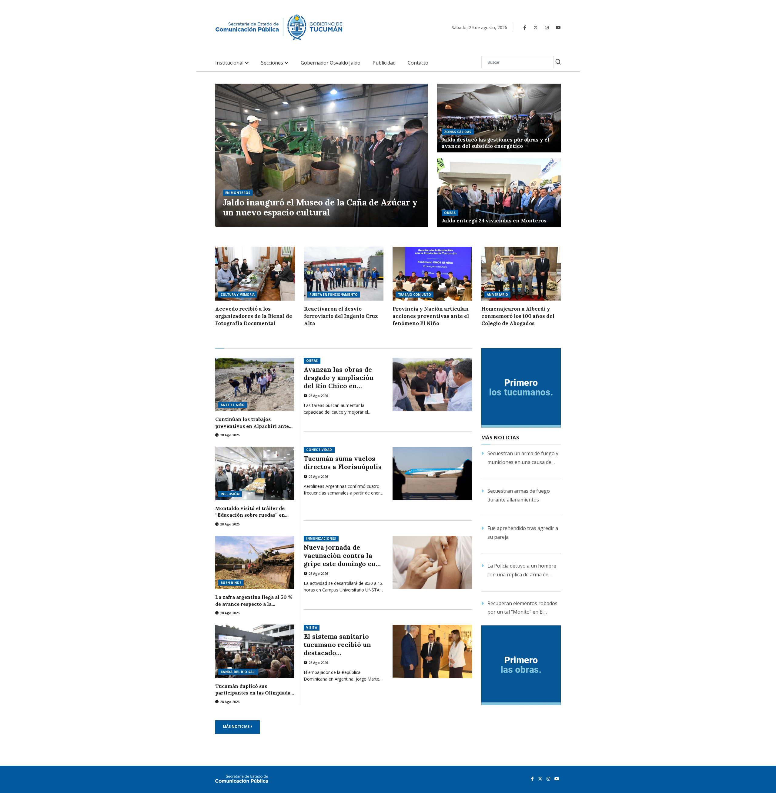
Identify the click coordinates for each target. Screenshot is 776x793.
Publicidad (384, 63)
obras (450, 213)
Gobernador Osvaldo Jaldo (330, 63)
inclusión (230, 494)
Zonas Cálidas (457, 132)
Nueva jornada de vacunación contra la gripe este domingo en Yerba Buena (340, 555)
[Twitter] (536, 27)
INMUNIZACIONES (321, 538)
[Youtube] (558, 27)
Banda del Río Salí (238, 672)
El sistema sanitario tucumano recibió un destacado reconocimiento (337, 644)
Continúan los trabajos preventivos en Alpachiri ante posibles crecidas (252, 422)
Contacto (418, 63)
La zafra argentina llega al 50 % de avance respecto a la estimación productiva (254, 600)
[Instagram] (547, 27)
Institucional (230, 63)
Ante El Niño (233, 405)
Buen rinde (231, 583)
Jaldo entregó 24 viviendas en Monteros (494, 221)
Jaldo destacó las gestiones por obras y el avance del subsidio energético (495, 143)
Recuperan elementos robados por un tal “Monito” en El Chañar (522, 608)
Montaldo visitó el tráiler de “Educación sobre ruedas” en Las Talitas (250, 511)
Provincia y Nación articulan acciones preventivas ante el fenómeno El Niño (431, 316)
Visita (311, 627)
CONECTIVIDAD (319, 450)
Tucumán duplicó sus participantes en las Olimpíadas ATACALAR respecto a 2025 (254, 689)
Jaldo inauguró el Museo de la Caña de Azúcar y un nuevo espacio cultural (320, 208)
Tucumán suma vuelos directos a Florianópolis (343, 463)
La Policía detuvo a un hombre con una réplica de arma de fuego (521, 570)
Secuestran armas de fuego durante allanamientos (518, 495)
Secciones (272, 63)
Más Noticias (236, 726)
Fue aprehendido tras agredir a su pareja (522, 532)
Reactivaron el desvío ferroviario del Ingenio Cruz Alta (341, 316)
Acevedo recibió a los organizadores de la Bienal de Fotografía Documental (253, 316)
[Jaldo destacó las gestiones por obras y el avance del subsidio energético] (499, 118)
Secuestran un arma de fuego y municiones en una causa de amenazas (522, 458)
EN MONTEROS (237, 193)
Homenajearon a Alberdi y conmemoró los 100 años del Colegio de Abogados (517, 316)
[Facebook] (524, 27)
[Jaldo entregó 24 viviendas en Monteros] (499, 192)
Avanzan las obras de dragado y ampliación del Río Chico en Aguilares (339, 377)
